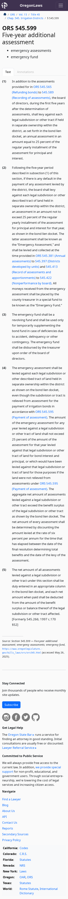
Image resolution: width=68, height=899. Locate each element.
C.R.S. (23, 854)
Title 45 (35, 14)
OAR (23, 877)
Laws (23, 871)
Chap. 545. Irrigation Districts (25, 18)
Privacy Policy (11, 840)
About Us (8, 811)
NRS (22, 866)
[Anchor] (25, 158)
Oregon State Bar (20, 735)
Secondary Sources (15, 834)
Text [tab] (8, 72)
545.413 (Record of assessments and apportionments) (35, 272)
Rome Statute (29, 889)
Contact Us (9, 823)
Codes (24, 848)
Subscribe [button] (11, 705)
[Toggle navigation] (61, 5)
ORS (12, 14)
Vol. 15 (23, 14)
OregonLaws (31, 5)
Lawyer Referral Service (18, 748)
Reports (7, 828)
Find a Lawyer (11, 799)
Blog (5, 805)
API (4, 817)
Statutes (25, 860)
